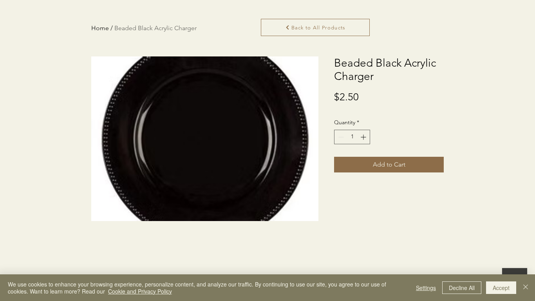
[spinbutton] (352, 137)
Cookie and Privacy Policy (140, 291)
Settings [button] (426, 288)
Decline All (462, 288)
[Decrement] (340, 137)
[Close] (525, 288)
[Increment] (364, 137)
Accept (501, 288)
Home (100, 28)
